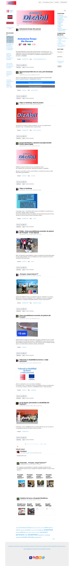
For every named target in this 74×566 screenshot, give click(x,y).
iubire (29, 532)
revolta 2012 (37, 537)
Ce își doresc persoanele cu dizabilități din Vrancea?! (34, 403)
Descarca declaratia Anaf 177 (35, 86)
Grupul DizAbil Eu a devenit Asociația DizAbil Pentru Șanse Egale (35, 143)
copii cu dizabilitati (25, 530)
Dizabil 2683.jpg (48, 504)
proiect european (37, 130)
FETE (32, 549)
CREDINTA (60, 18)
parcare (44, 59)
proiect (34, 218)
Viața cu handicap (25, 188)
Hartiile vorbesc (61, 36)
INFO (40, 2)
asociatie (33, 175)
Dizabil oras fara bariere (21, 504)
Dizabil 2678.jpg (38, 504)
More (54, 539)
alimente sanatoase (36, 527)
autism (42, 527)
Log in (24, 67)
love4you (23, 451)
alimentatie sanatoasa (25, 527)
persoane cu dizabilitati (27, 535)
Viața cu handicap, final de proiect (31, 103)
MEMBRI (29, 549)
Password (60, 56)
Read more (19, 67)
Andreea (27, 405)
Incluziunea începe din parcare (30, 29)
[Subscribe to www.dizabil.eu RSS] (17, 447)
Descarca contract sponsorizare (35, 82)
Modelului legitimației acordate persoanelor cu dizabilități (9, 56)
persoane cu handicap (44, 535)
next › (42, 444)
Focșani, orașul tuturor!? (20, 476)
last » (45, 444)
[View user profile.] (17, 29)
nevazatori (44, 532)
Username (60, 52)
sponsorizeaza (34, 90)
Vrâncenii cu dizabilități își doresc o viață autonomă (33, 360)
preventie (18, 537)
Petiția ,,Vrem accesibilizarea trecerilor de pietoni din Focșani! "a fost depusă (36, 232)
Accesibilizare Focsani (48, 2)
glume (26, 532)
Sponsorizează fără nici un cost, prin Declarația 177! (36, 72)
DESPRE (57, 2)
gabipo (28, 452)
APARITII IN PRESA (46, 549)
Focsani (18, 532)
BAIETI (36, 549)
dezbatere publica (37, 302)
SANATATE (60, 25)
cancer (18, 530)
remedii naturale (27, 537)
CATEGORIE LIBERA (18, 546)
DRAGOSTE (60, 21)
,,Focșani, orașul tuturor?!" (29, 274)
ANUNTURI (60, 15)
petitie (32, 261)
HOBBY (59, 23)
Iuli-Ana (27, 30)
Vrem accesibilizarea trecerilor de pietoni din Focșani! (35, 316)
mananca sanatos (35, 532)
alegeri (17, 527)
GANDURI (60, 22)
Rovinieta (60, 43)
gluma (22, 532)
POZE (39, 549)
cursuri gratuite (34, 530)
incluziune (35, 59)
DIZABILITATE (25, 59)
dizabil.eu (24, 90)
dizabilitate (40, 59)
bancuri (51, 527)
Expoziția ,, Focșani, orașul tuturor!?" (33, 463)
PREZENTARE (64, 2)
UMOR (59, 26)
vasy (27, 74)
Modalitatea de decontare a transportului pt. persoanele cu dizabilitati (9, 47)
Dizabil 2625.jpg (30, 504)
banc (46, 527)
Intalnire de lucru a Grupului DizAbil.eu (34, 498)
